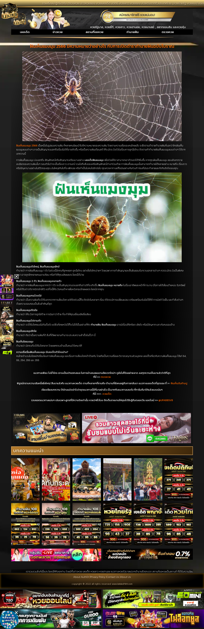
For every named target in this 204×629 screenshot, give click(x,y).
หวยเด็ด (107, 394)
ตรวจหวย (168, 32)
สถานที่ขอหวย (94, 32)
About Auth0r (81, 577)
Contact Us (112, 577)
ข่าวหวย (58, 32)
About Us (125, 577)
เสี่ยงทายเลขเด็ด (9, 618)
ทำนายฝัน (133, 32)
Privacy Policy (97, 577)
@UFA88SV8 (165, 400)
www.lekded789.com (122, 584)
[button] (16, 613)
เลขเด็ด (25, 32)
